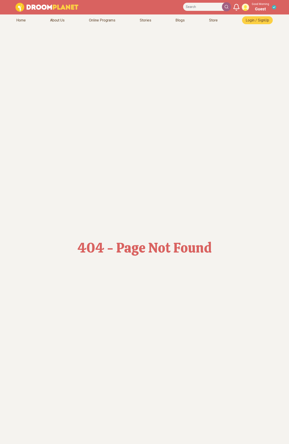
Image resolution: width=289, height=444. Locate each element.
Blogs (180, 20)
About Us (57, 20)
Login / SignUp (257, 20)
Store (213, 20)
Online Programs (102, 20)
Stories (145, 20)
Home (21, 20)
